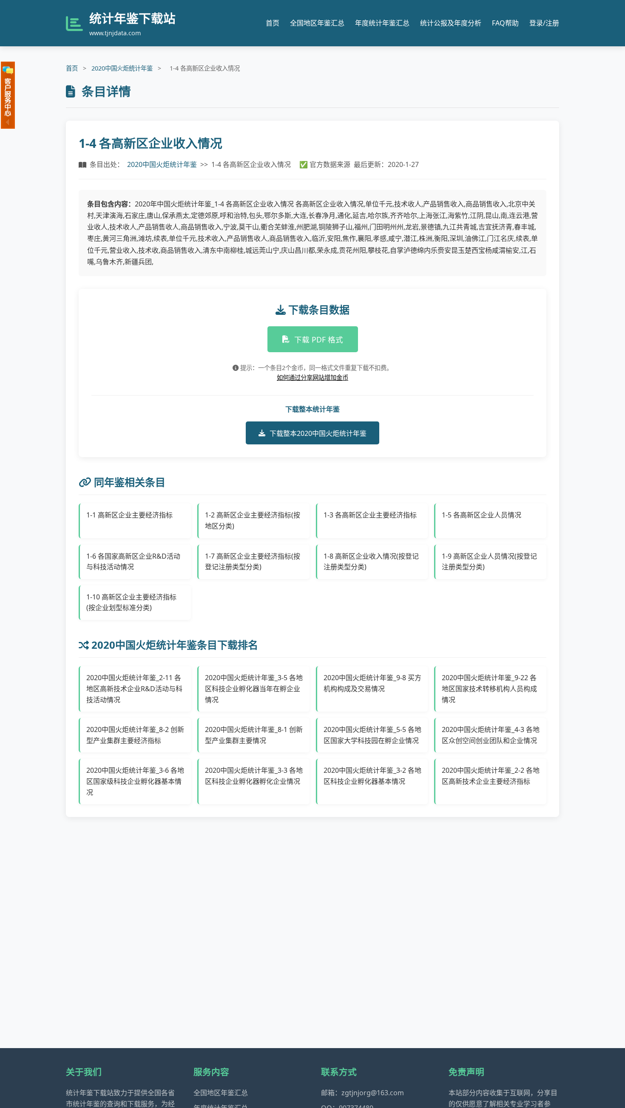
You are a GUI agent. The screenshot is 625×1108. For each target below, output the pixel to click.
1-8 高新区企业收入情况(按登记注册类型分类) (371, 561)
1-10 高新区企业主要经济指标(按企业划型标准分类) (131, 602)
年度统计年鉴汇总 (382, 23)
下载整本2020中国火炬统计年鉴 (318, 433)
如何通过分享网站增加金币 (312, 377)
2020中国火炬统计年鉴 (122, 68)
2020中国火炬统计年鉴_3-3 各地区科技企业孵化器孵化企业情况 (254, 776)
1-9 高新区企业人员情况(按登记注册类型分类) (489, 561)
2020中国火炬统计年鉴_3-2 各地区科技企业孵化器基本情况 (372, 776)
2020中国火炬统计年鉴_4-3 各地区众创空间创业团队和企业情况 (491, 735)
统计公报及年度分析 (450, 23)
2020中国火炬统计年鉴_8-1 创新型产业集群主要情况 (254, 735)
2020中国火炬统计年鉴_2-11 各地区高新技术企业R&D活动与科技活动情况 (134, 688)
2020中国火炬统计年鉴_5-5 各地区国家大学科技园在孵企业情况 (372, 735)
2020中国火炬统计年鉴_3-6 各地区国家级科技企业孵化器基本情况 (135, 781)
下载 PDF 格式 (318, 339)
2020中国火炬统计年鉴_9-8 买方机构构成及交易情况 (372, 683)
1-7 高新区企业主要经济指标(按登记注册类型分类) (252, 561)
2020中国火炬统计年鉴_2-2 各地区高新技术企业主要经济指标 (491, 776)
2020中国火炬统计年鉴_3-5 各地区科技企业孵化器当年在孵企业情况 (254, 688)
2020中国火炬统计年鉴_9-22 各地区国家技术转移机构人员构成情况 (489, 688)
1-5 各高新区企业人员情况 (481, 515)
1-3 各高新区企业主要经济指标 (370, 515)
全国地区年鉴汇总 (317, 23)
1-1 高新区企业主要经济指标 (129, 515)
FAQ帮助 (505, 23)
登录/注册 (544, 23)
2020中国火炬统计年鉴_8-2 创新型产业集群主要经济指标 (135, 735)
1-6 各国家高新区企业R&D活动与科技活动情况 (133, 561)
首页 (272, 23)
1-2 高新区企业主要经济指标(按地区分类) (252, 520)
